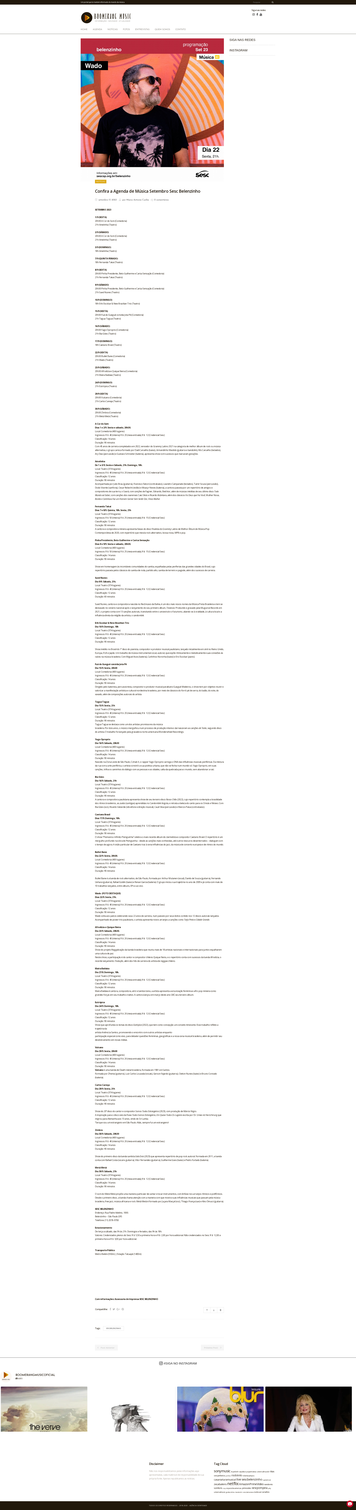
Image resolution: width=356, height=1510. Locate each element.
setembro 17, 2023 (107, 200)
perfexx (228, 1476)
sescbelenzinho (113, 1328)
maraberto (239, 1492)
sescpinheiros (219, 1475)
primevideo (246, 1488)
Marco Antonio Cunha (137, 200)
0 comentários (161, 200)
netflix (233, 1483)
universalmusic (219, 1492)
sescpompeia (259, 1488)
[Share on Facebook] (110, 1309)
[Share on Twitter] (114, 1309)
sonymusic (222, 1471)
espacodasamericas (234, 1488)
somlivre (218, 1488)
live (239, 1479)
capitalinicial (267, 1480)
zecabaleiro (220, 1484)
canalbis (265, 1492)
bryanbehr (235, 1471)
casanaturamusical (225, 1479)
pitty (269, 1488)
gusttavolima (230, 1492)
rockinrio (236, 1475)
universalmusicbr (263, 1471)
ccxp (224, 1488)
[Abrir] (44, 1430)
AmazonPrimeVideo (251, 1484)
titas (272, 1471)
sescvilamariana (248, 1492)
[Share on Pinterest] (123, 1309)
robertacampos (248, 1475)
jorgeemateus (252, 1471)
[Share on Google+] (118, 1309)
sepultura (242, 1471)
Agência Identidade (198, 1506)
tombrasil (257, 1492)
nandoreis (268, 1484)
